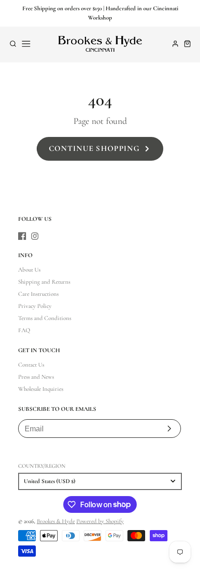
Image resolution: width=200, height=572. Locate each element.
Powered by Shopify (100, 521)
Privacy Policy (35, 306)
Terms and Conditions (44, 318)
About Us (29, 269)
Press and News (36, 377)
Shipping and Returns (44, 282)
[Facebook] (22, 236)
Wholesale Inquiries (40, 389)
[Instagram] (35, 236)
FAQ (24, 330)
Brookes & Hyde (56, 521)
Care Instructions (38, 294)
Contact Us (31, 364)
